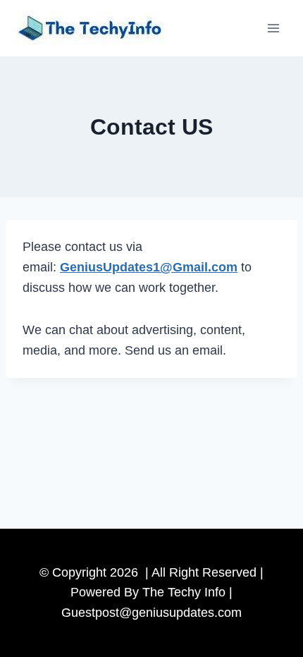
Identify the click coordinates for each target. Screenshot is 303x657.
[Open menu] (273, 28)
